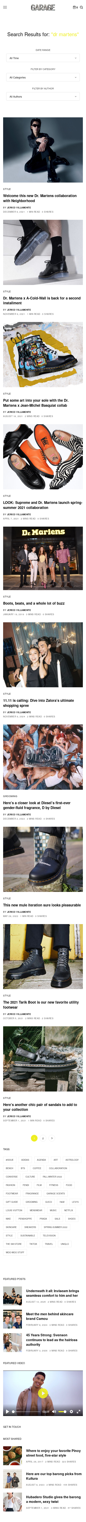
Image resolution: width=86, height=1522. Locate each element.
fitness (53, 1185)
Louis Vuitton (14, 1210)
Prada (43, 1218)
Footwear (12, 1193)
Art (56, 1159)
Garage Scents (56, 1193)
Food (69, 1185)
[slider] (26, 1412)
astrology (72, 1159)
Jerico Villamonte (19, 207)
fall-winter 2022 (52, 1176)
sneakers (30, 1227)
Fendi (26, 1185)
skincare (11, 1227)
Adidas (25, 1159)
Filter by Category (43, 69)
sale (57, 1218)
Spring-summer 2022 (55, 1227)
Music (53, 1210)
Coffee (37, 1168)
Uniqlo (65, 1244)
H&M (62, 1201)
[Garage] (43, 7)
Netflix (68, 1210)
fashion (10, 1185)
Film (39, 1185)
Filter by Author (43, 88)
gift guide (12, 1201)
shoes (72, 1218)
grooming (32, 1201)
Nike (8, 1218)
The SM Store (14, 1244)
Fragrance (32, 1193)
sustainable (27, 1235)
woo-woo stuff (15, 1252)
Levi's (75, 1201)
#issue (10, 1159)
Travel (49, 1244)
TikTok (33, 1244)
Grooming (10, 796)
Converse (12, 1176)
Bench (9, 1168)
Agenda (41, 1159)
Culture (30, 1176)
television (49, 1235)
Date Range (43, 50)
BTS (23, 1168)
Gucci (48, 1201)
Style (7, 189)
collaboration (58, 1168)
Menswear (36, 1210)
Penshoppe (25, 1218)
